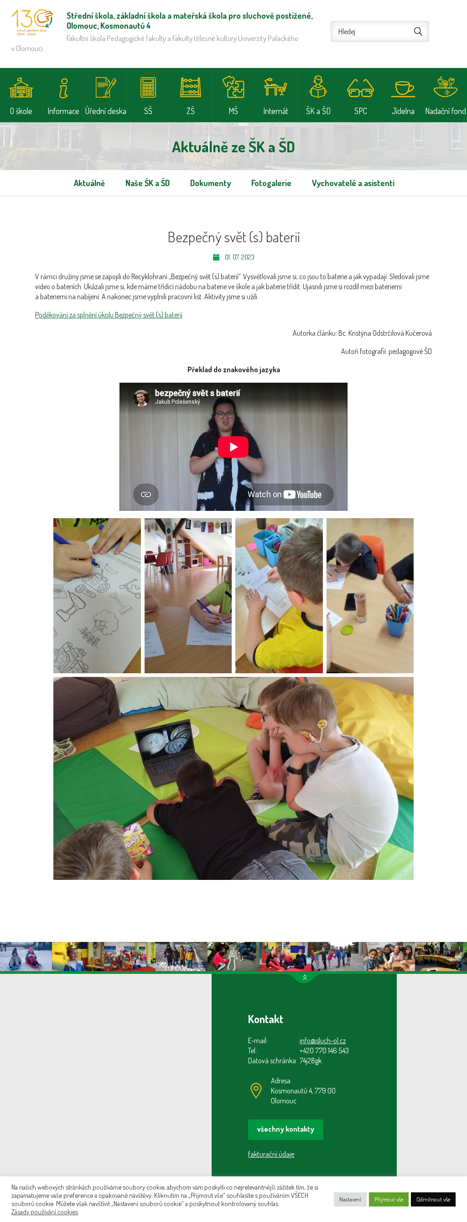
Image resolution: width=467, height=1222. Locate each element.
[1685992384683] (233, 778)
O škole (21, 111)
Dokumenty (210, 183)
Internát (275, 111)
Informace (63, 111)
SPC (360, 111)
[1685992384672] (279, 595)
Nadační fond (445, 111)
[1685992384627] (97, 595)
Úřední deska (105, 111)
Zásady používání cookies (44, 1211)
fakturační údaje (271, 1154)
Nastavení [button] (350, 1199)
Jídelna (403, 111)
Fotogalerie (271, 183)
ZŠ (191, 111)
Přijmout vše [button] (388, 1199)
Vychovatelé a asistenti (353, 183)
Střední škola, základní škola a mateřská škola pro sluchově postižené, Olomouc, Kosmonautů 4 (32, 22)
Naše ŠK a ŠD (147, 183)
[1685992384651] (188, 595)
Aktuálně (89, 183)
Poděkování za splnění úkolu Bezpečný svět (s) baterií (108, 314)
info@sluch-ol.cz (323, 1040)
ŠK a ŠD (318, 111)
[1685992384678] (370, 595)
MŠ (233, 111)
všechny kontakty (285, 1129)
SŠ (148, 111)
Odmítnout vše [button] (433, 1199)
